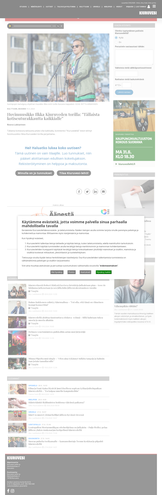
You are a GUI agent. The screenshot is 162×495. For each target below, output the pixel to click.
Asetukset (85, 272)
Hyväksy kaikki (104, 272)
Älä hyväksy (56, 272)
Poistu (71, 272)
